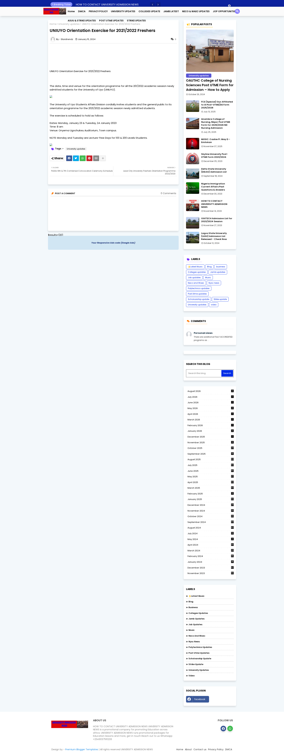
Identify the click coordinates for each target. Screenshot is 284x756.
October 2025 (211, 448)
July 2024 (210, 533)
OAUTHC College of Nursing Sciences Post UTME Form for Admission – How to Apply (210, 85)
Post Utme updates (197, 293)
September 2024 (211, 522)
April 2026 (210, 414)
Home (71, 11)
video (213, 304)
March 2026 (210, 419)
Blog (209, 266)
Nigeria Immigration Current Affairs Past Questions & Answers (213, 186)
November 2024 (210, 511)
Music (208, 277)
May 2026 (210, 408)
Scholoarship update (198, 299)
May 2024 (210, 539)
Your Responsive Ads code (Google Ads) (113, 242)
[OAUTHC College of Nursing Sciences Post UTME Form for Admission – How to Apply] (210, 51)
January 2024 (210, 562)
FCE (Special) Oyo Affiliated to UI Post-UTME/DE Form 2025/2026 (217, 104)
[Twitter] (76, 158)
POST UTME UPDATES (111, 20)
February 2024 (211, 556)
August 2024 (211, 527)
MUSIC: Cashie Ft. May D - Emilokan (215, 141)
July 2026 (210, 396)
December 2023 (211, 567)
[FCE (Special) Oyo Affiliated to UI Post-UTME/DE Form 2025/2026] (192, 106)
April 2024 (211, 544)
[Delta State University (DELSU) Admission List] (192, 173)
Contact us (199, 749)
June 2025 (211, 471)
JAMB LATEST (171, 11)
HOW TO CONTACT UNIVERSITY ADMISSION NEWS (107, 4)
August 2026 (210, 391)
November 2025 (210, 442)
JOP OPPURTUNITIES (224, 11)
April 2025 (211, 482)
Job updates (194, 277)
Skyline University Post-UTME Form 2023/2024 (214, 156)
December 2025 (210, 436)
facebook (199, 699)
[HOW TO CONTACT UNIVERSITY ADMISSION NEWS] (192, 205)
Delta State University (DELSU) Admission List (214, 170)
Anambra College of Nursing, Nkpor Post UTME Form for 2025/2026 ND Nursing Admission (215, 124)
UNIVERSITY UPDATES (123, 11)
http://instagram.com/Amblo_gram (222, 700)
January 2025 (211, 499)
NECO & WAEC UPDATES (196, 11)
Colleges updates (197, 272)
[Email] (96, 158)
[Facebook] (69, 158)
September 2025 (210, 454)
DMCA (81, 11)
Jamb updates (217, 272)
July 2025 (211, 465)
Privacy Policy (216, 749)
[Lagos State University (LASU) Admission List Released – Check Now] (192, 237)
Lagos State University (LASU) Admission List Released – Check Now (214, 236)
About (188, 749)
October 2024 (210, 516)
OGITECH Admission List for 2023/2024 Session (216, 220)
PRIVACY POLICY (98, 11)
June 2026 (210, 402)
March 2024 (211, 550)
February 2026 (210, 425)
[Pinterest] (89, 158)
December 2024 (211, 505)
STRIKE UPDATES (136, 20)
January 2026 (210, 431)
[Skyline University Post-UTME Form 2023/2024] (192, 158)
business (220, 266)
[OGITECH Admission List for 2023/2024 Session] (192, 223)
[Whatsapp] (83, 158)
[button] (152, 4)
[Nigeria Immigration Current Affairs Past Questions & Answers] (192, 188)
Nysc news (214, 283)
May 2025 (211, 476)
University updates (76, 148)
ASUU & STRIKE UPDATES (82, 20)
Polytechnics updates (199, 288)
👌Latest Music (195, 266)
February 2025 (210, 493)
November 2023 (211, 573)
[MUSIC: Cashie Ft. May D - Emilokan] (192, 143)
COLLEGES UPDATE (149, 11)
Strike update (220, 299)
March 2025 (211, 487)
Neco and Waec (196, 283)
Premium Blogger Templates (81, 749)
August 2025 (211, 459)
